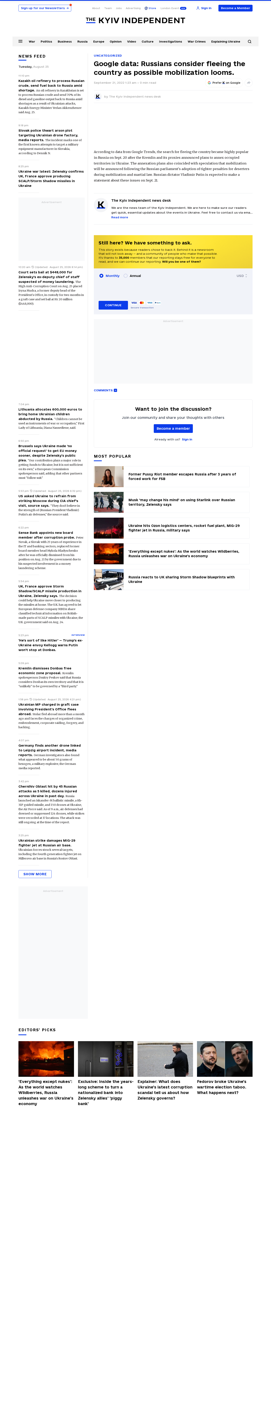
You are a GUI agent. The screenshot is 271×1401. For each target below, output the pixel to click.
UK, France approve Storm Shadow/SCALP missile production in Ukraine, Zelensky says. (49, 591)
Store (152, 8)
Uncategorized (108, 55)
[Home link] (135, 20)
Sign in (187, 439)
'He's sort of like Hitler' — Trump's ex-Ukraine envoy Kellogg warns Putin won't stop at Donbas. (50, 645)
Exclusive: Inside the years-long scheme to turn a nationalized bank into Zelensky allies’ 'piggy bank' (106, 1092)
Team (108, 8)
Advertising (133, 8)
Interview (78, 635)
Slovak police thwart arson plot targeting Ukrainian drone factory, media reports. (48, 135)
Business (65, 41)
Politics (46, 41)
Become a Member (235, 8)
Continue (113, 305)
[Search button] (250, 42)
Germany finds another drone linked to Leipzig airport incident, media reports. (49, 750)
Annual (135, 276)
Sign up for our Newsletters (45, 8)
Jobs (119, 8)
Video (131, 41)
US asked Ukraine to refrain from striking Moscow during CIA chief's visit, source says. (48, 500)
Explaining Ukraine (225, 41)
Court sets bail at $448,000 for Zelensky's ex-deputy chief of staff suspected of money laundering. (49, 276)
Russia (82, 41)
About (96, 8)
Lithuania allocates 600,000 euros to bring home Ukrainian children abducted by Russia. (50, 414)
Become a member (173, 428)
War (32, 41)
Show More (35, 874)
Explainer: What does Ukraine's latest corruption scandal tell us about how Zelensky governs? (164, 1089)
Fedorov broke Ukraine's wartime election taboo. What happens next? (221, 1087)
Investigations (170, 41)
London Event (169, 8)
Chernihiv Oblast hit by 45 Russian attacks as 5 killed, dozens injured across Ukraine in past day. (47, 791)
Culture (148, 41)
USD (240, 276)
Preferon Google (226, 82)
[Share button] (249, 83)
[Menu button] (20, 41)
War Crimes (197, 41)
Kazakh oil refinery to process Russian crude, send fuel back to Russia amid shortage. (51, 85)
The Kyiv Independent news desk (135, 96)
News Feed (32, 56)
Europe (98, 41)
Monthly (113, 276)
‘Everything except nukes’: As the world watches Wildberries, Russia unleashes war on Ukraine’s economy (45, 1092)
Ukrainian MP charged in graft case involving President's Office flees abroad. (48, 709)
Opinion (116, 41)
